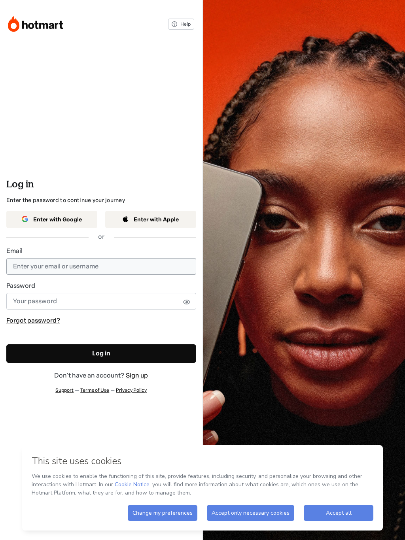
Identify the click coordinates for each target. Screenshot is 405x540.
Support (64, 390)
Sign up (137, 375)
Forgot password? (33, 320)
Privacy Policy (131, 390)
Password (20, 285)
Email (14, 251)
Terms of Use (94, 390)
